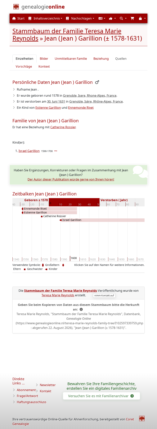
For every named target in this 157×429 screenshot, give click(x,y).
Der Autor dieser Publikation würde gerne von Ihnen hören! (71, 179)
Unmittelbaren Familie (71, 58)
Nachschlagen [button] (81, 18)
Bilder (44, 58)
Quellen (121, 58)
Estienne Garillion (48, 107)
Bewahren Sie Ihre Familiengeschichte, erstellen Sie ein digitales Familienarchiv (102, 386)
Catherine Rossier (62, 127)
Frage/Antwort (27, 396)
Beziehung (101, 58)
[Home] (142, 418)
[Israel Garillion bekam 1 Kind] (56, 151)
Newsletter (48, 385)
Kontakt (45, 391)
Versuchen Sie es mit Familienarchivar (98, 396)
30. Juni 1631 (56, 101)
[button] (101, 18)
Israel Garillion (29, 151)
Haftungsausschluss (31, 402)
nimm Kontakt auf (104, 295)
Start (21, 18)
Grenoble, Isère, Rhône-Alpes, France (96, 101)
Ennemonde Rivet (81, 107)
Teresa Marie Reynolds (58, 295)
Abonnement (26, 390)
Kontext (44, 66)
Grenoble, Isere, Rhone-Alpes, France (89, 95)
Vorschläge (24, 66)
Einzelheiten (24, 58)
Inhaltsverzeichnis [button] (46, 18)
